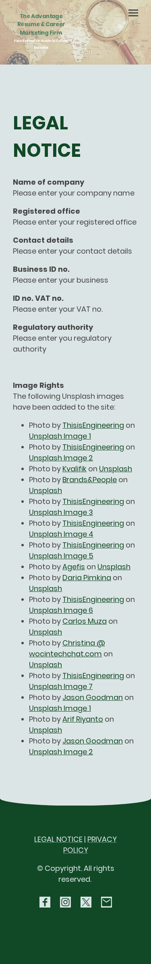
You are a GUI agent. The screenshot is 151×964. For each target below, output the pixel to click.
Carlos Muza (84, 621)
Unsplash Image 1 (60, 436)
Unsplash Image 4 (61, 534)
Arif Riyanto (82, 719)
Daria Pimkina (86, 578)
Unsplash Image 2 (61, 458)
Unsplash (115, 469)
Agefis (73, 567)
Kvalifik (74, 469)
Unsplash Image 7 (61, 686)
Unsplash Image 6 (61, 610)
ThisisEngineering (93, 425)
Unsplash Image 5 (61, 556)
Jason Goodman (92, 697)
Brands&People (89, 480)
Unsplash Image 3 (61, 512)
